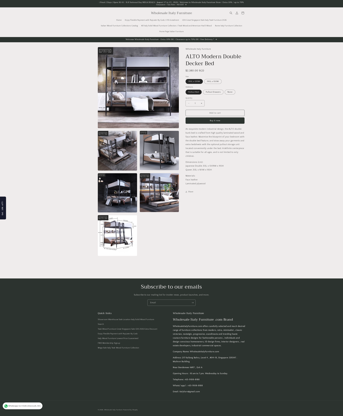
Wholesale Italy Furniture (113, 410)
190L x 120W (194, 81)
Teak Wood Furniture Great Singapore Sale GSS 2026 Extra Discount (127, 329)
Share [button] (190, 192)
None (230, 92)
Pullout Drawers (213, 92)
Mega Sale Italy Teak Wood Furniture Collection (118, 348)
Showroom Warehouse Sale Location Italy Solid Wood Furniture (126, 319)
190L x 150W (213, 81)
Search (101, 324)
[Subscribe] (192, 303)
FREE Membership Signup (109, 343)
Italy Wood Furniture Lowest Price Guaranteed (118, 338)
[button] (231, 13)
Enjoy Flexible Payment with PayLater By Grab (117, 334)
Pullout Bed (193, 92)
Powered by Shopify (130, 410)
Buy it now (215, 120)
